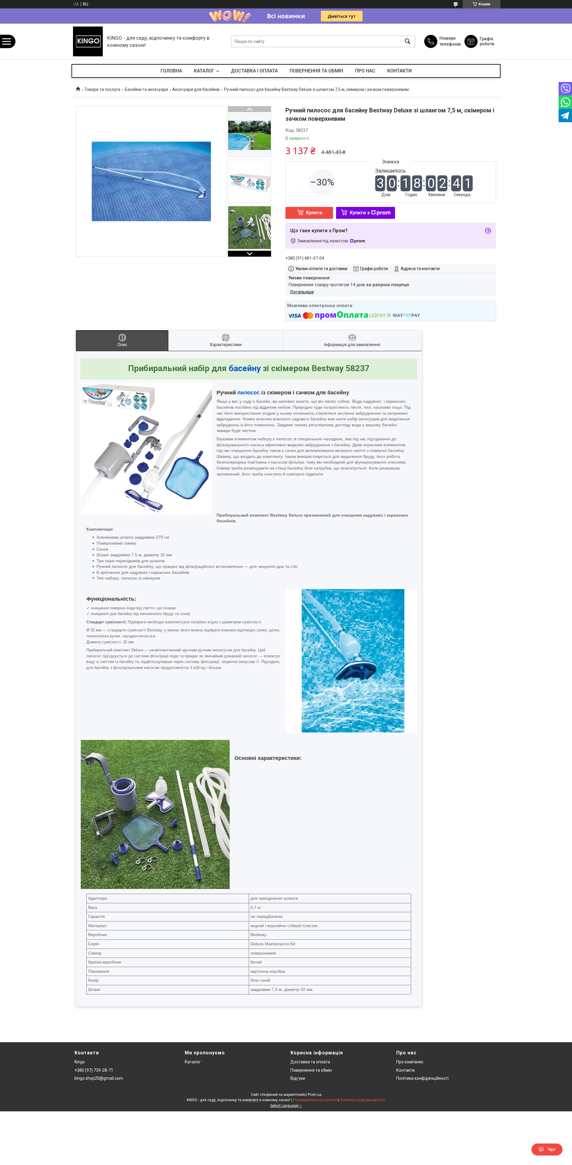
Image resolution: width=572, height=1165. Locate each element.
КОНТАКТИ (399, 71)
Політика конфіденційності (422, 1078)
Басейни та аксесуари (146, 89)
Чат (551, 1149)
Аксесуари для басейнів (196, 89)
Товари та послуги (102, 89)
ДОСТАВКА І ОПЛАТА (254, 71)
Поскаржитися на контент (315, 1100)
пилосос (248, 393)
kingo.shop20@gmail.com (98, 1078)
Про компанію (409, 1061)
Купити (314, 213)
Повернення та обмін (311, 1070)
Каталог (193, 1061)
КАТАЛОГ (204, 71)
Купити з (360, 213)
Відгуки (297, 1078)
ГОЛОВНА (171, 71)
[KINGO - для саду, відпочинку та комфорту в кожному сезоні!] (88, 41)
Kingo (79, 1061)
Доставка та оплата (310, 1061)
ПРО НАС (365, 71)
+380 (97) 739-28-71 (93, 1070)
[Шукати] (407, 41)
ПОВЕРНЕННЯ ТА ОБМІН (316, 71)
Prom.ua (314, 1095)
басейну (245, 368)
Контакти (405, 1070)
